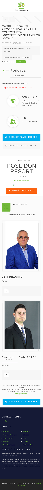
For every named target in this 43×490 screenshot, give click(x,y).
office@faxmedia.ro (21, 394)
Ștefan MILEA (16, 42)
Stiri (24, 438)
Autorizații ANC (8, 438)
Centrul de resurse (9, 445)
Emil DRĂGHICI (13, 277)
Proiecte (5, 441)
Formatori (6, 431)
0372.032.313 (12, 391)
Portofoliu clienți (28, 445)
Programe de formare (10, 435)
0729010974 (8, 359)
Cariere (25, 441)
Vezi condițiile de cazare (21, 180)
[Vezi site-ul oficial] (22, 185)
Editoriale (26, 435)
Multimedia (26, 431)
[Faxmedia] (21, 6)
